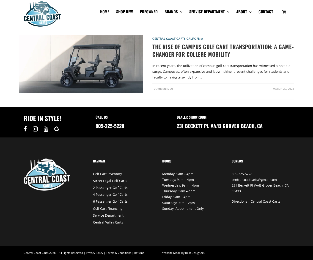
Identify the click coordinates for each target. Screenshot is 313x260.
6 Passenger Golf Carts (110, 201)
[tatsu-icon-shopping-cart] (284, 12)
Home (104, 11)
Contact (265, 11)
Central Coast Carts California (177, 39)
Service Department (207, 11)
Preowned (149, 11)
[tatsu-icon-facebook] (26, 129)
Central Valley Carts (108, 222)
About (241, 11)
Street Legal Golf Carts (110, 181)
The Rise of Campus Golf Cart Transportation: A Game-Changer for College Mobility (223, 50)
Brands (171, 11)
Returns (139, 253)
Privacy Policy (94, 253)
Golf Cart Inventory (107, 174)
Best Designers (195, 253)
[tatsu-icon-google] (56, 129)
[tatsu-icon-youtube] (47, 129)
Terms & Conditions (118, 253)
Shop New (124, 11)
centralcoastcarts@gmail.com (254, 179)
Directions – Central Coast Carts (256, 201)
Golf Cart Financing (107, 208)
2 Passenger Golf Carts (110, 187)
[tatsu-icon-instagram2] (36, 129)
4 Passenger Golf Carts (110, 194)
